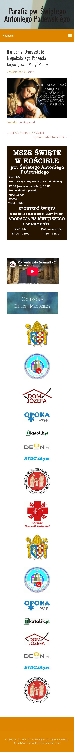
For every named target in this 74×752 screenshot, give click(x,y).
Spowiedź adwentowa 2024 (50, 137)
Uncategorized (27, 122)
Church (18, 743)
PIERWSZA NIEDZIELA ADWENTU (26, 133)
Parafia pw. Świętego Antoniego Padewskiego (37, 14)
